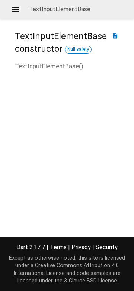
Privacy (81, 247)
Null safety (78, 49)
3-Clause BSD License (90, 281)
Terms (58, 247)
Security (107, 247)
